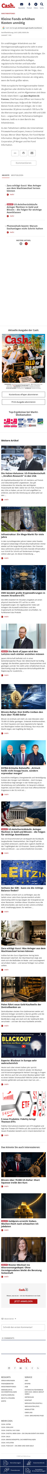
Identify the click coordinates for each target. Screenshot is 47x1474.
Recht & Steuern (8, 1398)
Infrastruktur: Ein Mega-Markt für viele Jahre (22, 535)
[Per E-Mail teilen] (32, 153)
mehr (12, 194)
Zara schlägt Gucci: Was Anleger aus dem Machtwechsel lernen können (24, 188)
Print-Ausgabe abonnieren (24, 402)
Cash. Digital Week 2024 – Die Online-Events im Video (22, 1433)
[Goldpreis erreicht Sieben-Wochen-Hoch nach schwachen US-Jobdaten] (23, 1205)
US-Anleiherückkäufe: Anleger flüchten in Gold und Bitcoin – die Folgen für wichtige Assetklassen (24, 208)
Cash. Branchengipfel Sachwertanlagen (18, 1439)
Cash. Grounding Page (34, 1415)
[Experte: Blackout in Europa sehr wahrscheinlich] (23, 1045)
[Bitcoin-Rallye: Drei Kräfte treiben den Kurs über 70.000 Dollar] (23, 696)
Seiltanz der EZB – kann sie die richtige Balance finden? (22, 889)
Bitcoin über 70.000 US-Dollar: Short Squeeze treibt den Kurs (20, 1181)
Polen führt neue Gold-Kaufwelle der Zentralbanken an (21, 1006)
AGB (26, 1387)
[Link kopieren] (15, 153)
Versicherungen (8, 1380)
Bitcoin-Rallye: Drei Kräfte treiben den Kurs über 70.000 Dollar (22, 713)
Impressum (29, 1397)
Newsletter (29, 1409)
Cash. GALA (5, 1436)
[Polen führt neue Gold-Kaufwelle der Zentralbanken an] (23, 989)
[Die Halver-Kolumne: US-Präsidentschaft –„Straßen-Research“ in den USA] (23, 457)
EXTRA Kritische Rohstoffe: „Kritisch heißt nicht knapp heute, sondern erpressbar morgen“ (20, 771)
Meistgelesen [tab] (17, 175)
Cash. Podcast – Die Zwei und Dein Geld (17, 1446)
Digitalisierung (7, 1395)
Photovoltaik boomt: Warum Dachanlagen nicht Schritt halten (25, 227)
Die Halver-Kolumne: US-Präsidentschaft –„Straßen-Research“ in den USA (23, 474)
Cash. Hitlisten (7, 1443)
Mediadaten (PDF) (32, 1406)
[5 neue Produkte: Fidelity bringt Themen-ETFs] (23, 1103)
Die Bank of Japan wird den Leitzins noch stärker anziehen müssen (22, 652)
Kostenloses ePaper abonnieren (23, 394)
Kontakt (28, 1400)
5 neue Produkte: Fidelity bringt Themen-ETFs (18, 1120)
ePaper (27, 1384)
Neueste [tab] (5, 175)
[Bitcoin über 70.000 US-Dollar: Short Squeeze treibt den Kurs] (23, 1164)
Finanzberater (7, 1384)
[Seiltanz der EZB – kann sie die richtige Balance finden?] (23, 872)
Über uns (28, 1412)
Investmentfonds (8, 1387)
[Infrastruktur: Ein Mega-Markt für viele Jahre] (23, 519)
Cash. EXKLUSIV (7, 1427)
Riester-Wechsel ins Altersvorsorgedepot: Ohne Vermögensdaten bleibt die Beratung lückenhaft (21, 1268)
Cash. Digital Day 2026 (10, 1430)
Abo (26, 1380)
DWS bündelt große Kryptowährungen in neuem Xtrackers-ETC (23, 594)
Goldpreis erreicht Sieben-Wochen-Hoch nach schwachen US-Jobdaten (20, 1224)
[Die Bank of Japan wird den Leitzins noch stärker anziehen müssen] (23, 636)
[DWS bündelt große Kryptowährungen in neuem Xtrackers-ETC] (23, 577)
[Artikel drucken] (23, 153)
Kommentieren (23, 162)
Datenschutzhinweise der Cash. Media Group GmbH (34, 1392)
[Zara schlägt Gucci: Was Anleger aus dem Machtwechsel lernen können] (23, 933)
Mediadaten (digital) (33, 1403)
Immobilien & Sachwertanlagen (9, 1391)
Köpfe (3, 1401)
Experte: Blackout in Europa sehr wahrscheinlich (19, 1062)
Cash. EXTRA (6, 1424)
